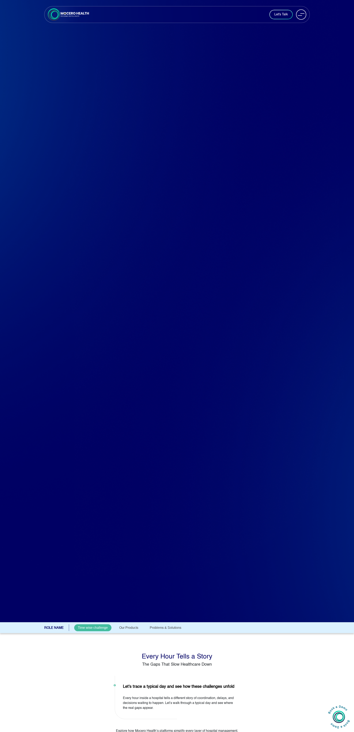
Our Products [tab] (128, 627)
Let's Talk (281, 14)
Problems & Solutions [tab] (165, 627)
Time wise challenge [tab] (93, 627)
